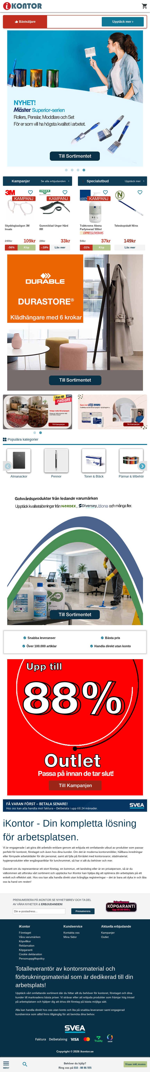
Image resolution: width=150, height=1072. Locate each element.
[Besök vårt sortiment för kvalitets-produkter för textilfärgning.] (75, 98)
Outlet (105, 937)
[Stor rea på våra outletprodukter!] (75, 727)
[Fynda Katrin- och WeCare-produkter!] (37, 412)
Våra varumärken (29, 937)
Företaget (25, 932)
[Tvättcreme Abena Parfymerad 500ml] (95, 207)
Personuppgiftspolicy (32, 958)
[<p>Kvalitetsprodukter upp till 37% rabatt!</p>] (112, 412)
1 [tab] (66, 170)
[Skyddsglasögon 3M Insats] (20, 207)
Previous (8, 466)
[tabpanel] (75, 98)
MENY (6, 1068)
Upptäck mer (121, 21)
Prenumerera (83, 911)
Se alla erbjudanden (53, 181)
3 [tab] (78, 170)
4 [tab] (84, 170)
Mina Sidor (70, 937)
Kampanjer (108, 932)
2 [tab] (72, 170)
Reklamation (26, 945)
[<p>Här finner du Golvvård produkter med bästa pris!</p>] (75, 557)
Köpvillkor (25, 941)
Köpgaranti (25, 949)
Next (142, 466)
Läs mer (130, 247)
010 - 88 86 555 (82, 1067)
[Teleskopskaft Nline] (129, 207)
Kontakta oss (71, 932)
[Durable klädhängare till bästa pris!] (75, 322)
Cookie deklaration (30, 954)
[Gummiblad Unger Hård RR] (54, 207)
